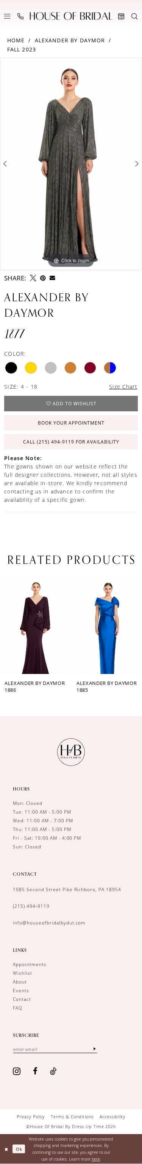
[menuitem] (7, 16)
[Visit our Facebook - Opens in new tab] (35, 1071)
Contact (22, 999)
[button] (7, 16)
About (20, 982)
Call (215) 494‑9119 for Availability (71, 442)
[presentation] (45, 625)
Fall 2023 (21, 49)
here (96, 1159)
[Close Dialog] (6, 1149)
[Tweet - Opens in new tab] (33, 278)
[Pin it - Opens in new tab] (43, 278)
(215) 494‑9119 (31, 906)
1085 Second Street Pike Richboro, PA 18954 (67, 889)
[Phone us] (20, 16)
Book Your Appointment (71, 423)
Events (21, 990)
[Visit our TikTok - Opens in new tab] (53, 1071)
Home (16, 40)
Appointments (30, 964)
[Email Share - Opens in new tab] (52, 277)
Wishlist (22, 973)
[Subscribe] (94, 1049)
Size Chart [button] (123, 386)
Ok (19, 1149)
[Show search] (134, 16)
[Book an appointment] (121, 16)
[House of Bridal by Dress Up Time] (71, 16)
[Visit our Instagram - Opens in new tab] (17, 1071)
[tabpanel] (71, 164)
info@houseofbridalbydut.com (49, 923)
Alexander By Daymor (70, 40)
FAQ (17, 1008)
